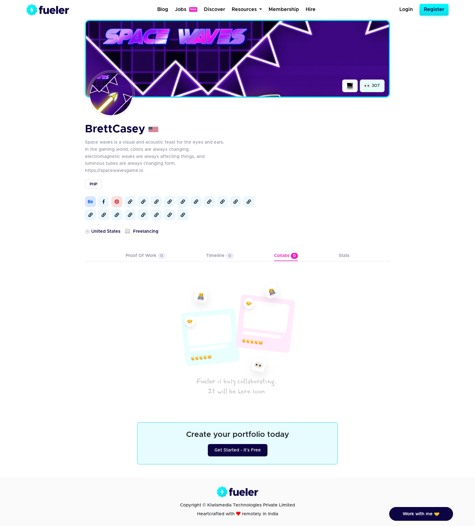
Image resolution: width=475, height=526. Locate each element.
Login (406, 9)
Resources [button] (245, 9)
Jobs (185, 9)
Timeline (218, 255)
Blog (162, 9)
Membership (284, 9)
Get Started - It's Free (237, 450)
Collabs (285, 255)
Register (434, 9)
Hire (311, 9)
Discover (214, 9)
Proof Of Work (144, 255)
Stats (344, 255)
